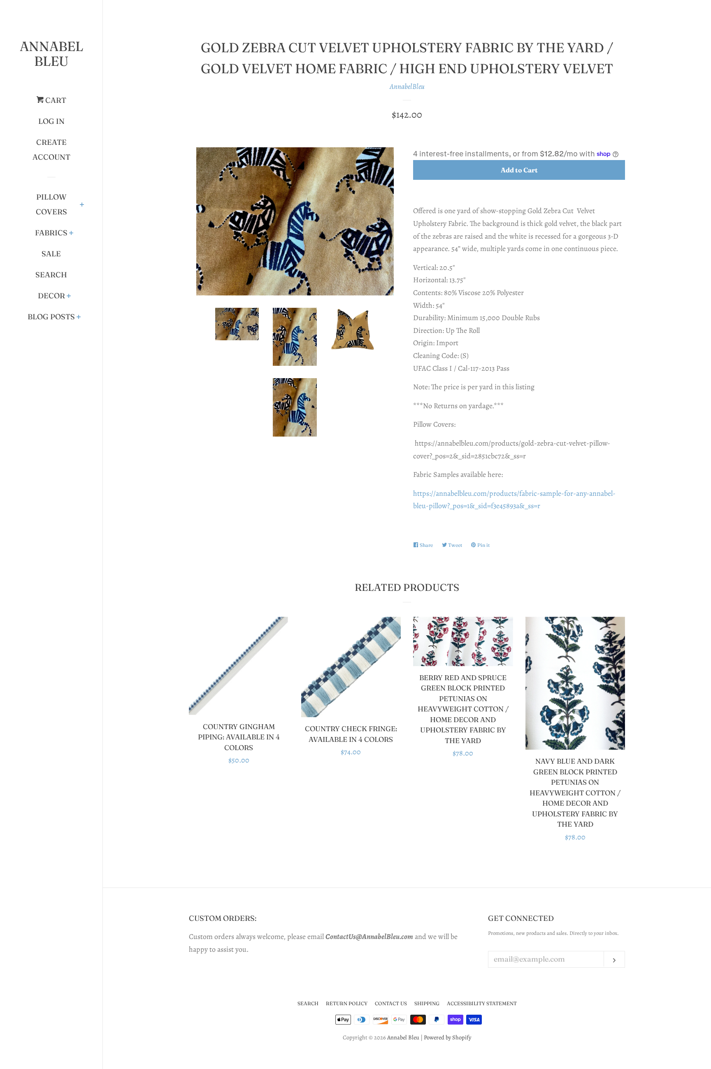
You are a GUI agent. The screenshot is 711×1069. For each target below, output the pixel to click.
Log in (51, 121)
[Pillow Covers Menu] (82, 205)
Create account (51, 149)
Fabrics (51, 232)
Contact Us (391, 1003)
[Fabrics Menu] (71, 233)
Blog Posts (51, 316)
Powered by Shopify (447, 1037)
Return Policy (346, 1003)
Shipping (426, 1003)
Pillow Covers (51, 204)
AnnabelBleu (407, 86)
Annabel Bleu (51, 53)
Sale (51, 253)
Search (51, 274)
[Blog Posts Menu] (79, 317)
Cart (55, 100)
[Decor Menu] (69, 296)
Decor (51, 295)
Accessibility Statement (482, 1003)
